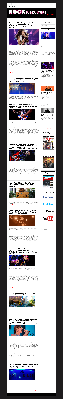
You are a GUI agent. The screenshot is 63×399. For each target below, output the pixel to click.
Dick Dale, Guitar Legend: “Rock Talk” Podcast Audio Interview (48, 115)
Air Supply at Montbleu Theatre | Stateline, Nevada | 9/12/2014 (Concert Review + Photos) (23, 106)
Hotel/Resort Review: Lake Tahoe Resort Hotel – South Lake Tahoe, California (21, 184)
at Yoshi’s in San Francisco (24, 235)
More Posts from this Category (46, 128)
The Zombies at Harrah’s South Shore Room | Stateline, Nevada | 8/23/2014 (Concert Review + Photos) (23, 212)
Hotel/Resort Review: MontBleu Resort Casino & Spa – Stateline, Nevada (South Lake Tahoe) (24, 366)
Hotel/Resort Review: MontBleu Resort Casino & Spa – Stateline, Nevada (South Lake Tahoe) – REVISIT (24, 79)
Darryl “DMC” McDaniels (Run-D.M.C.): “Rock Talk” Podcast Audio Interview (47, 93)
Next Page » (37, 390)
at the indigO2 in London (14, 235)
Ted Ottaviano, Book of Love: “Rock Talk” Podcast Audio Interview (47, 71)
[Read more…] (11, 72)
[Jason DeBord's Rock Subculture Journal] (27, 10)
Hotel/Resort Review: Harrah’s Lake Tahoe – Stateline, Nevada (22, 294)
